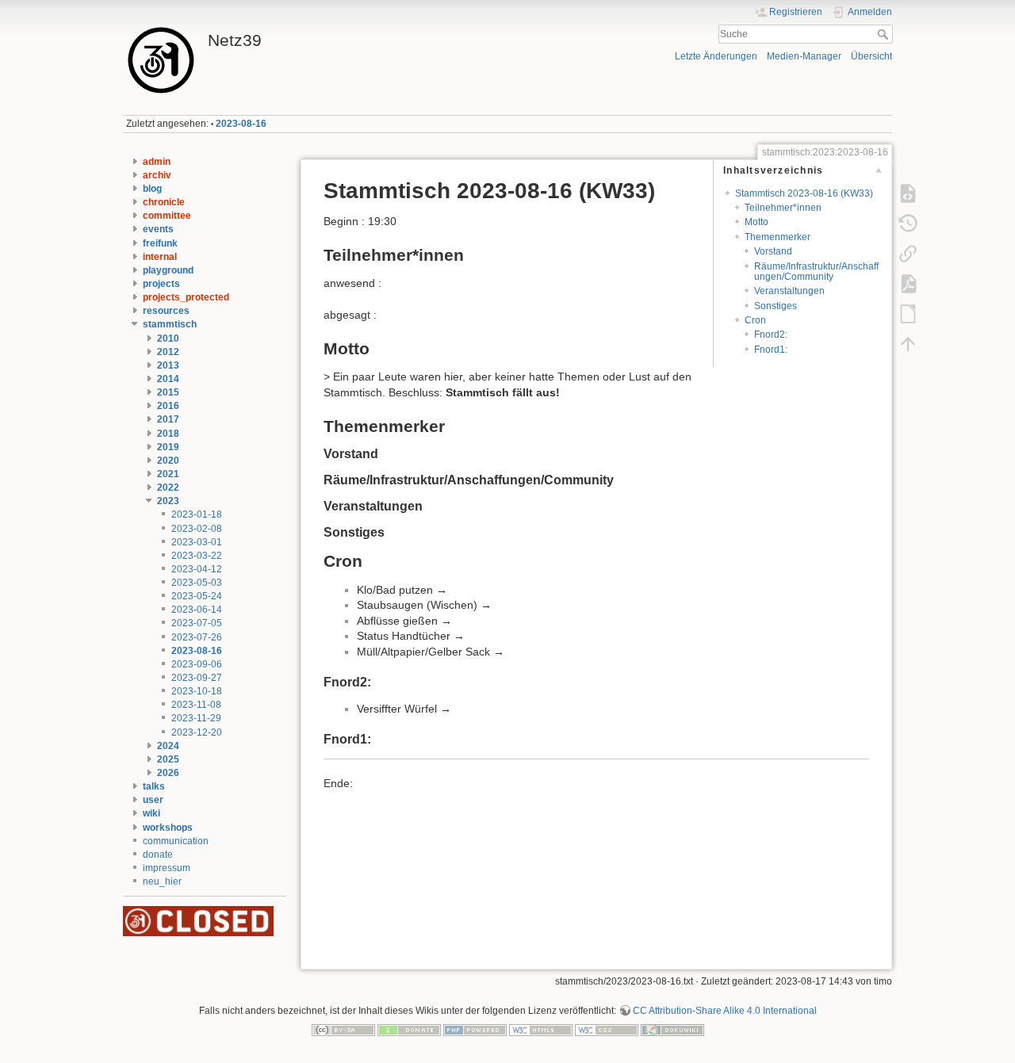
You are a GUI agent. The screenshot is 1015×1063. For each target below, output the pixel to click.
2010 (168, 338)
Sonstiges (775, 306)
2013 (168, 365)
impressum (166, 868)
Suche (884, 34)
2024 (168, 745)
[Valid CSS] (606, 1028)
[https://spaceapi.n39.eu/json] (198, 920)
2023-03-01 (196, 542)
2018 (168, 433)
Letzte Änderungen (716, 56)
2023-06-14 (196, 609)
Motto (756, 222)
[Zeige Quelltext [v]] (908, 193)
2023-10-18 (196, 691)
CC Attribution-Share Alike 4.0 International (725, 1010)
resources (166, 310)
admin (156, 161)
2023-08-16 (241, 123)
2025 (168, 759)
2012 (168, 352)
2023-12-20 (196, 732)
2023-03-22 (196, 555)
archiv (157, 175)
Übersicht (871, 56)
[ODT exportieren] (908, 314)
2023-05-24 (196, 596)
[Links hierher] (908, 254)
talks (154, 786)
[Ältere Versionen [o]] (908, 223)
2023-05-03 (196, 582)
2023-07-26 (196, 637)
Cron (755, 320)
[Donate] (409, 1028)
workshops (168, 827)
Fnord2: (770, 334)
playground (168, 270)
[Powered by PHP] (475, 1028)
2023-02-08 (196, 528)
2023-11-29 (196, 718)
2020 (168, 460)
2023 (168, 501)
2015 (168, 392)
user (153, 799)
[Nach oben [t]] (908, 344)
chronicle (164, 202)
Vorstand (773, 251)
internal (160, 256)
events (158, 229)
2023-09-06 (196, 664)
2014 (168, 378)
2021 (168, 474)
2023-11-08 (196, 704)
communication (176, 841)
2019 (168, 447)
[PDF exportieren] (908, 284)
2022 (168, 487)
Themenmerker (777, 237)
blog (152, 188)
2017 (168, 419)
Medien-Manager (804, 56)
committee (167, 215)
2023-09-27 (196, 677)
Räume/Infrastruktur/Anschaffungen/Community (816, 271)
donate (158, 854)
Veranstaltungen (789, 290)
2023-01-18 (196, 514)
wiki (151, 813)
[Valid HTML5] (541, 1028)
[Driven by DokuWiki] (672, 1028)
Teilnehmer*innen (783, 207)
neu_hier (162, 881)
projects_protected (186, 297)
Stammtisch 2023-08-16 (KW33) (804, 193)
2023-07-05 (196, 623)
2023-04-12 (196, 569)
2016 (168, 405)
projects (161, 283)
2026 (168, 772)
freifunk (160, 243)
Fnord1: (770, 349)
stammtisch (170, 324)
